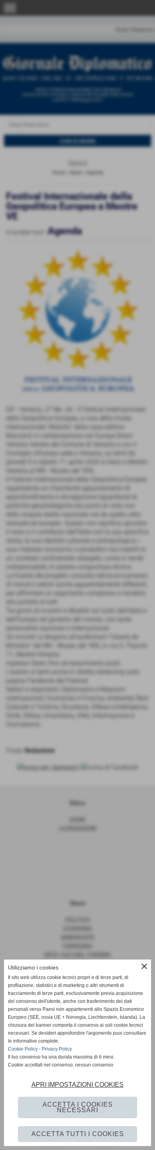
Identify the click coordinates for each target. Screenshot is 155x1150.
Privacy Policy (57, 1049)
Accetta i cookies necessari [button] (78, 1107)
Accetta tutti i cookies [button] (77, 1134)
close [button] (144, 966)
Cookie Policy (23, 1049)
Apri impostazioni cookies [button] (77, 1084)
